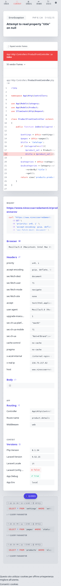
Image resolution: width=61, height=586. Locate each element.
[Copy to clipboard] (51, 217)
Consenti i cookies (9, 584)
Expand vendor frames (18, 46)
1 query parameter (17, 514)
